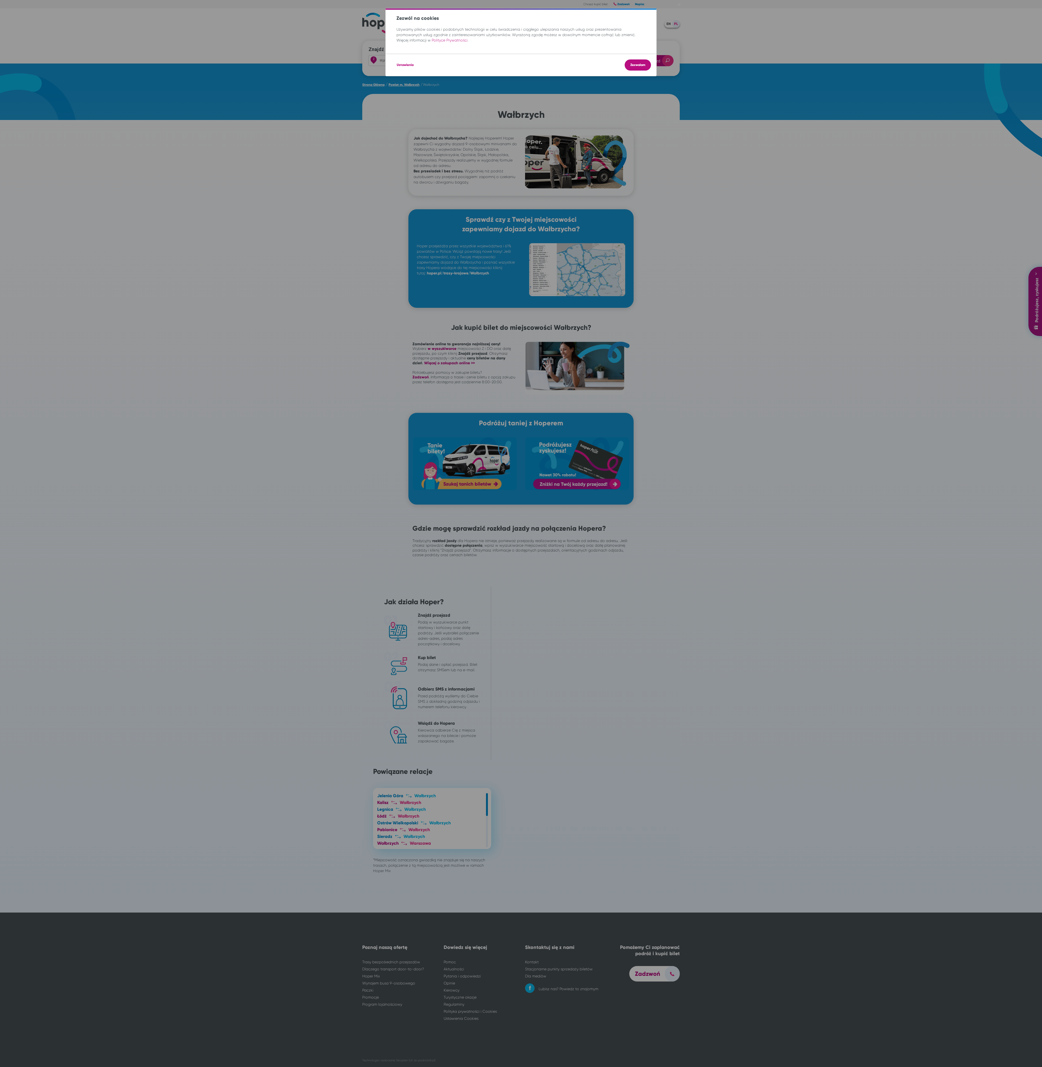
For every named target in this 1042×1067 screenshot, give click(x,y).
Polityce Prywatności (450, 40)
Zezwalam (637, 65)
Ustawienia (405, 65)
